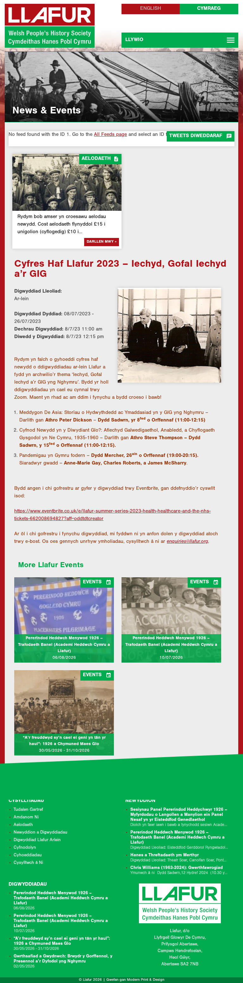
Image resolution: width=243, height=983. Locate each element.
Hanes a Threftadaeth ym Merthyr (179, 858)
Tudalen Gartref (28, 810)
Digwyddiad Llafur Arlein (37, 840)
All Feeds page (110, 134)
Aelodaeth (23, 825)
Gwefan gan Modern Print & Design (135, 980)
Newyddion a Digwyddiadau (40, 833)
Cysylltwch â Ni (28, 863)
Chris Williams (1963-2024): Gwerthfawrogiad (179, 870)
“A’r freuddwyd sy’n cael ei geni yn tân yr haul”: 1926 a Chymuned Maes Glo (62, 944)
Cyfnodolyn (25, 848)
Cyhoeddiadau (28, 855)
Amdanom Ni (26, 818)
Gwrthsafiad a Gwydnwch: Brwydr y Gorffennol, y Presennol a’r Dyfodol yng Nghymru (63, 962)
